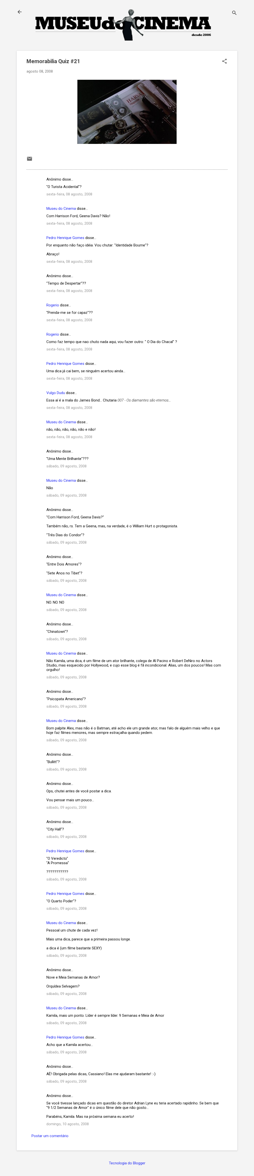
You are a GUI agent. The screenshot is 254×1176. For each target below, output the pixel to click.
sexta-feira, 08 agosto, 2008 (69, 194)
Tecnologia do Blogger (127, 1163)
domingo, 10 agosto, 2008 (67, 1124)
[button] (224, 61)
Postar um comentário (50, 1136)
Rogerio (52, 305)
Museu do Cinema (61, 208)
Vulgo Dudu (55, 393)
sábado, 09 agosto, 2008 (66, 466)
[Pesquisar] (234, 13)
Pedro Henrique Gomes (65, 238)
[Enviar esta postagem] (29, 160)
